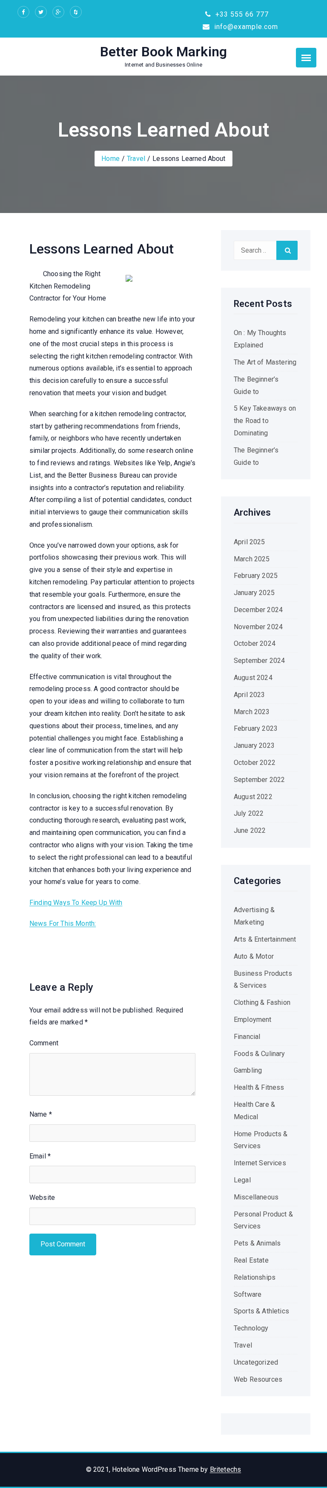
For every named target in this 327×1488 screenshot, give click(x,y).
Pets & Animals (257, 1243)
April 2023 (249, 695)
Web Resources (258, 1379)
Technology (251, 1328)
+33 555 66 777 (241, 14)
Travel (136, 159)
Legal (242, 1180)
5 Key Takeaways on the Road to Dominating (265, 420)
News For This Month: (62, 923)
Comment (43, 1043)
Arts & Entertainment (265, 939)
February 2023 (256, 728)
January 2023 (254, 745)
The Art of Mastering (265, 362)
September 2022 (259, 780)
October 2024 (254, 643)
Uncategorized (256, 1362)
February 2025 (256, 576)
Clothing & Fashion (262, 1002)
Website (42, 1197)
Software (247, 1294)
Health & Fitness (259, 1087)
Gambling (248, 1070)
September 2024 (259, 660)
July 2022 (249, 813)
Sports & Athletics (261, 1311)
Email (40, 1156)
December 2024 (258, 610)
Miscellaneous (256, 1197)
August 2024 (253, 678)
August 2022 (253, 797)
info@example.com (245, 27)
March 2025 (252, 559)
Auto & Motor (254, 956)
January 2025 (254, 593)
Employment (253, 1019)
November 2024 (258, 627)
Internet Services (260, 1163)
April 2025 (249, 542)
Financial (247, 1037)
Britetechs (225, 1469)
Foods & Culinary (259, 1054)
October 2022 (254, 763)
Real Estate (251, 1260)
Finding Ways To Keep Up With (75, 903)
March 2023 (252, 712)
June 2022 (250, 830)
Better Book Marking (163, 52)
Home (110, 159)
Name (40, 1114)
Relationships (254, 1277)
